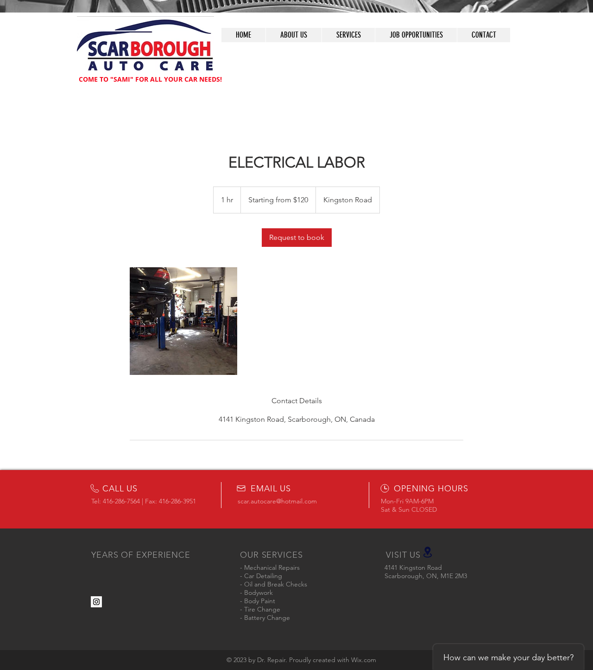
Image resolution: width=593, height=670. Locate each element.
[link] (297, 237)
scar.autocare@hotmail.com (277, 501)
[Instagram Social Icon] (96, 601)
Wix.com (363, 660)
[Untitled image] (183, 321)
